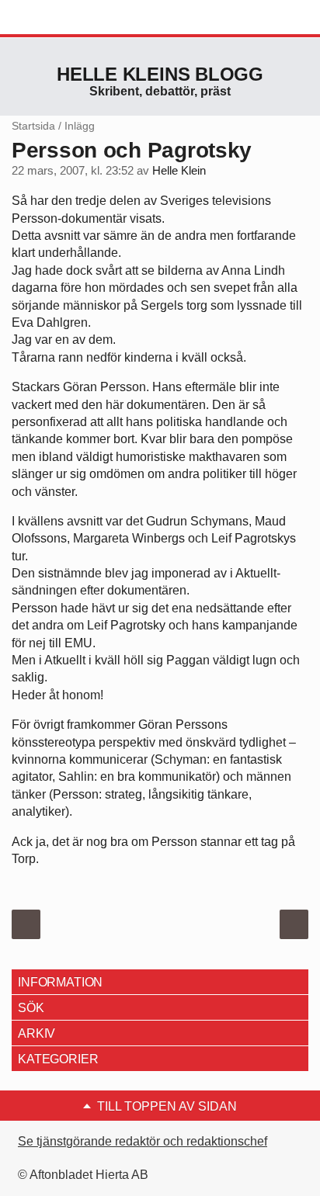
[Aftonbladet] (70, 17)
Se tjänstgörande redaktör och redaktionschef (142, 1141)
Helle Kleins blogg (160, 74)
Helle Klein (179, 171)
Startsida (33, 126)
